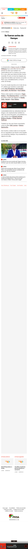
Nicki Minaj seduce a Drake (6, 467)
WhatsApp (15, 42)
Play (26, 546)
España (3, 18)
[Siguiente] (26, 28)
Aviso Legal (5, 508)
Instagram (5, 477)
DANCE (16, 9)
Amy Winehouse (5, 185)
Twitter (12, 42)
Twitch (20, 477)
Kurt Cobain (13, 185)
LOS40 (3, 9)
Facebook (9, 42)
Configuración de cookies (19, 509)
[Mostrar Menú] (2, 13)
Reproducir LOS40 (24, 105)
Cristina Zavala (12, 46)
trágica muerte (15, 67)
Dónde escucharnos (19, 511)
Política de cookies (8, 509)
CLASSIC (10, 9)
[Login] (26, 13)
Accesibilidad (12, 508)
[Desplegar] (14, 541)
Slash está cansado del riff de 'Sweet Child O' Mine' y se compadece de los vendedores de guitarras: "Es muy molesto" (13, 170)
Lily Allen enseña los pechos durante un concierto (20, 468)
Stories (23, 477)
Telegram (19, 42)
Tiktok (8, 477)
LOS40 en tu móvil (9, 511)
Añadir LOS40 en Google (15, 60)
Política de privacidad (20, 508)
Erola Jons (16, 28)
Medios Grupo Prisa (14, 519)
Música (7, 31)
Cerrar (25, 22)
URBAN (22, 9)
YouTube (11, 477)
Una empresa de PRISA (14, 516)
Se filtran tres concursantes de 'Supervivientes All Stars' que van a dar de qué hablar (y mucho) (13, 162)
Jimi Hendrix (20, 185)
